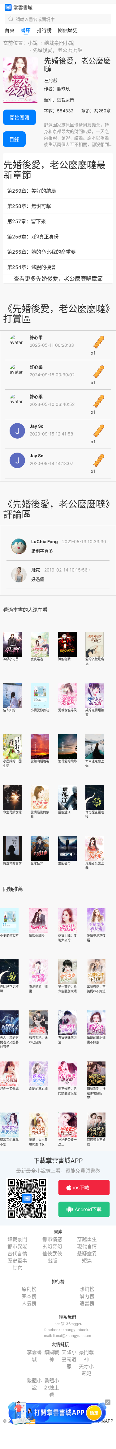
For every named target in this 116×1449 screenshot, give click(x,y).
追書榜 (86, 1303)
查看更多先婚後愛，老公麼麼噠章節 (58, 278)
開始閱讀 (19, 118)
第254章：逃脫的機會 (31, 267)
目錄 (14, 139)
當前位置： (15, 43)
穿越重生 (87, 1239)
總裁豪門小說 (59, 43)
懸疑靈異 (87, 1253)
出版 (52, 1261)
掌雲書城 (18, 7)
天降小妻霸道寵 (69, 1359)
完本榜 (29, 1296)
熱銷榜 (86, 1289)
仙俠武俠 (52, 1253)
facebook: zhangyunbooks (67, 1329)
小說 (33, 43)
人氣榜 (29, 1303)
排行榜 (44, 30)
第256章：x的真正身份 (33, 236)
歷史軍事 (17, 1261)
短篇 (87, 1261)
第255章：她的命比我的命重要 (41, 252)
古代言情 (17, 1253)
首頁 (10, 30)
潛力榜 (86, 1296)
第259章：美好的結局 (31, 191)
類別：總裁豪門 (59, 99)
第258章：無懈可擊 (29, 206)
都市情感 (52, 1239)
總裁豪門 (17, 1239)
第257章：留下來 (26, 221)
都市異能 (17, 1246)
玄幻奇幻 (52, 1246)
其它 (17, 1268)
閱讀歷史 (68, 30)
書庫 (26, 30)
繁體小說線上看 (51, 1387)
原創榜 (29, 1289)
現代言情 (87, 1246)
